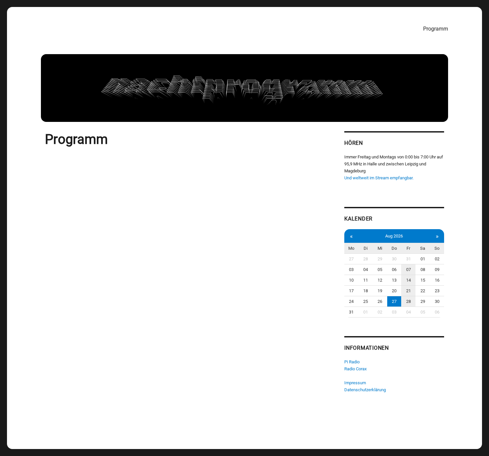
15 (422, 280)
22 (422, 290)
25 (365, 301)
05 (380, 269)
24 (351, 301)
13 (394, 280)
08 (422, 269)
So (436, 248)
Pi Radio (352, 361)
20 (394, 290)
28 (365, 258)
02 (437, 258)
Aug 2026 (394, 235)
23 (437, 290)
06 (394, 269)
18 (365, 290)
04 (365, 269)
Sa (422, 248)
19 (380, 290)
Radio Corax (355, 368)
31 (408, 258)
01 (422, 258)
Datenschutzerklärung (365, 389)
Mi (380, 248)
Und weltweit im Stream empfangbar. (378, 177)
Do (394, 248)
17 (351, 290)
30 (394, 258)
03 (351, 269)
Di (366, 248)
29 (380, 258)
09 (437, 269)
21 (408, 290)
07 (408, 269)
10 (351, 280)
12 (380, 280)
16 (437, 280)
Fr (408, 248)
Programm (435, 29)
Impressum (355, 382)
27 (351, 258)
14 (408, 280)
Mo (351, 248)
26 (380, 301)
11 (365, 280)
